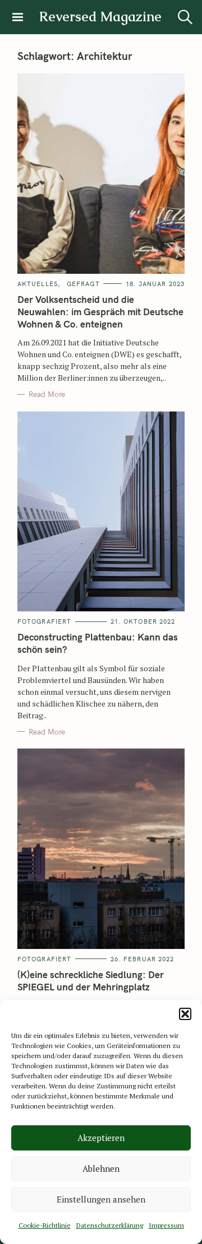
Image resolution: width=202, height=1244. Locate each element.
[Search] (185, 17)
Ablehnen (101, 1168)
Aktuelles (37, 284)
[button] (185, 1013)
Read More (47, 394)
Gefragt (83, 284)
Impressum (166, 1225)
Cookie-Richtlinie (45, 1225)
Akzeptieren (101, 1137)
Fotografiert (44, 621)
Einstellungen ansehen (101, 1199)
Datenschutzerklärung (109, 1225)
